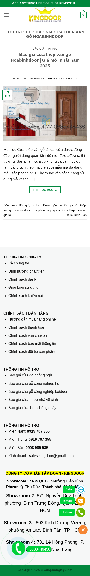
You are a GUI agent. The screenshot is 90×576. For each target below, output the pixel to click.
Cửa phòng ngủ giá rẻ (46, 210)
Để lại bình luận (76, 215)
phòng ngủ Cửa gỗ (62, 78)
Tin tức (51, 48)
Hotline (67, 512)
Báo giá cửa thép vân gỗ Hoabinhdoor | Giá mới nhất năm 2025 (45, 60)
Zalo (69, 489)
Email (67, 501)
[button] (6, 15)
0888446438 (40, 549)
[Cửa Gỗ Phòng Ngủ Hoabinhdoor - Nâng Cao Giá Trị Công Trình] (45, 15)
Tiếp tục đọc (45, 189)
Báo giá (39, 48)
